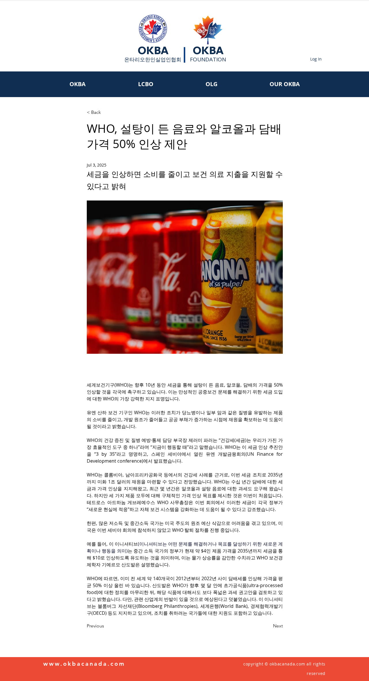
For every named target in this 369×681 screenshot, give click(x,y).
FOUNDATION (208, 59)
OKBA (153, 50)
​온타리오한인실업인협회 (152, 59)
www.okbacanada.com (84, 663)
